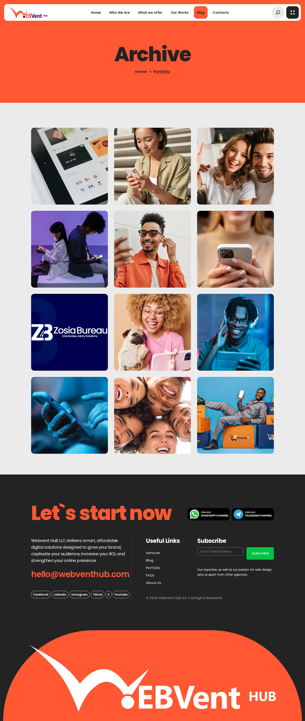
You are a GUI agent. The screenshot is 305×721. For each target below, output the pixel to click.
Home (140, 71)
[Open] (292, 12)
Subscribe (260, 553)
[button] (278, 12)
